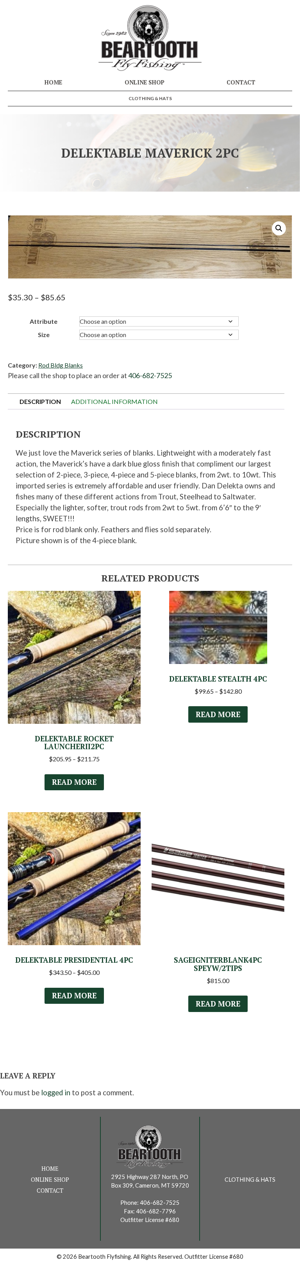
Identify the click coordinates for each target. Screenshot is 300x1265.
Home (53, 82)
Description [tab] (40, 401)
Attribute (43, 321)
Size (44, 334)
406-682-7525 (150, 375)
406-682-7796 (156, 1211)
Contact (241, 82)
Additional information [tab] (114, 401)
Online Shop (144, 82)
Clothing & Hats (150, 98)
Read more (74, 782)
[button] (279, 228)
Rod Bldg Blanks (60, 365)
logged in (55, 1092)
